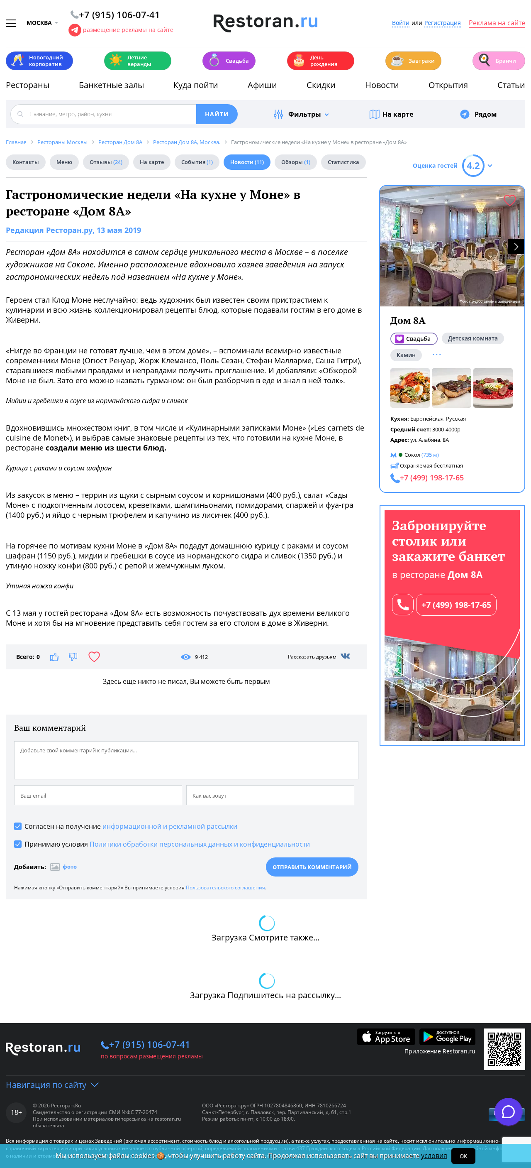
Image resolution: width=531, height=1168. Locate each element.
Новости (382, 85)
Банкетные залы (111, 85)
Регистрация (442, 23)
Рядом (486, 114)
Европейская (426, 418)
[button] (516, 246)
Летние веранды (130, 61)
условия (434, 1155)
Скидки (321, 85)
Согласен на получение (130, 826)
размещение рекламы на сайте (128, 30)
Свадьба (228, 60)
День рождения (314, 61)
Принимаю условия (167, 844)
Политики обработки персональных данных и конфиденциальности (200, 844)
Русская (456, 418)
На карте (397, 114)
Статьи (511, 85)
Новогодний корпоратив (36, 61)
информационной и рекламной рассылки (169, 826)
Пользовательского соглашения (225, 887)
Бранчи (496, 60)
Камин (406, 355)
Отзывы (106, 162)
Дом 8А (408, 320)
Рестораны (27, 85)
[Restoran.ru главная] (265, 24)
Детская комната (473, 338)
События (197, 162)
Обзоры (295, 162)
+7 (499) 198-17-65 (456, 604)
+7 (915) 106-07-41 (149, 1044)
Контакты (25, 162)
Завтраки (412, 60)
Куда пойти (195, 85)
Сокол (412, 454)
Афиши (262, 85)
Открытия (448, 85)
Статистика (343, 162)
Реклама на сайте (497, 23)
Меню (64, 162)
